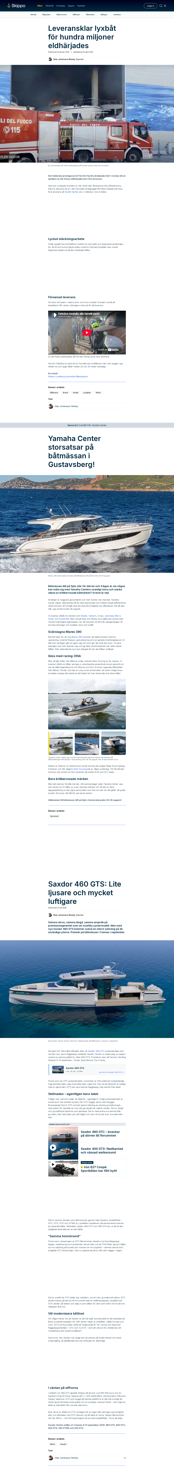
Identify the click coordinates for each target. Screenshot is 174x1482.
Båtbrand (54, 392)
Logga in (150, 6)
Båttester (76, 14)
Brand (65, 392)
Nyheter (81, 5)
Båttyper (104, 14)
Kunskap (61, 5)
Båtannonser (62, 14)
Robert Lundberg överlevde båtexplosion (68, 376)
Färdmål (49, 5)
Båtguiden (46, 14)
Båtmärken (90, 14)
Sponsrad (54, 816)
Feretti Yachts (71, 192)
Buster (84, 616)
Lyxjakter (87, 392)
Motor (98, 392)
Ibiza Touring (79, 769)
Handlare (117, 14)
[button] (124, 704)
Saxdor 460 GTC (96, 1051)
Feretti (75, 392)
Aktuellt (33, 14)
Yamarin (92, 616)
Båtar (40, 5)
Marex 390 (77, 637)
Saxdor (63, 1444)
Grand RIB (64, 619)
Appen (71, 5)
